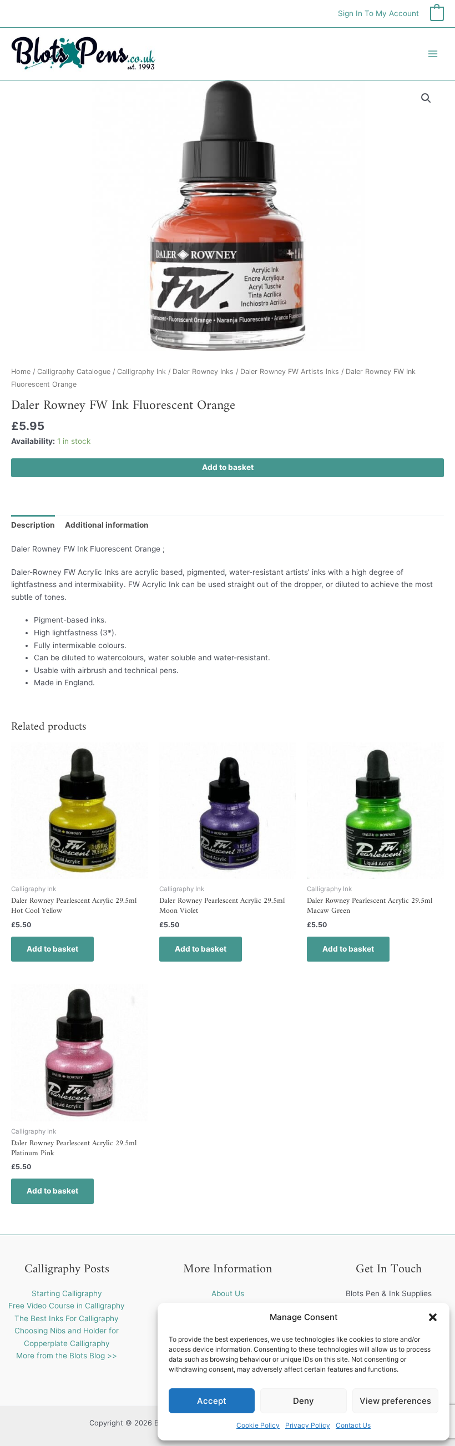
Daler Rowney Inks (203, 371)
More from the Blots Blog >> (66, 1355)
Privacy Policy (307, 1425)
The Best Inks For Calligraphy (66, 1318)
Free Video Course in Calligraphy (66, 1305)
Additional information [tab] (107, 524)
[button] (432, 1317)
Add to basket (228, 467)
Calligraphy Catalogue (73, 371)
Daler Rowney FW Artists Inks (289, 371)
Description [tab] (33, 524)
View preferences (395, 1401)
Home (21, 371)
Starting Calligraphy (67, 1293)
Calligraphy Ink (141, 371)
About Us (227, 1293)
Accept (211, 1401)
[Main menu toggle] (433, 53)
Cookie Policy (258, 1425)
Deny (303, 1401)
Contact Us (353, 1425)
